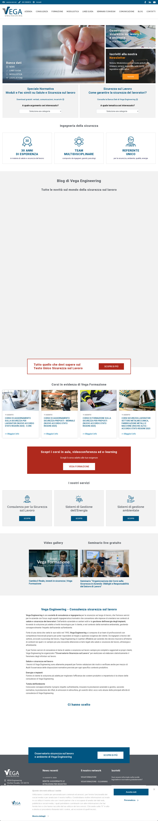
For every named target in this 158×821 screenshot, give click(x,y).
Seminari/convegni (106, 11)
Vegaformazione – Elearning (94, 782)
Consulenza (42, 11)
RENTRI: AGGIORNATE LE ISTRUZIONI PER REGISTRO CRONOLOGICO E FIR (55, 784)
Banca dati (14, 63)
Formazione (57, 11)
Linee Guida (87, 11)
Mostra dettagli (39, 816)
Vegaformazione (88, 777)
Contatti (151, 11)
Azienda (28, 11)
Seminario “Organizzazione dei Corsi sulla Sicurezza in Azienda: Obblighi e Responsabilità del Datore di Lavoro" (104, 584)
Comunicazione (126, 11)
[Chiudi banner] (154, 789)
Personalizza (129, 800)
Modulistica (73, 11)
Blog (140, 11)
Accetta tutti (131, 792)
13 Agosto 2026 (50, 778)
